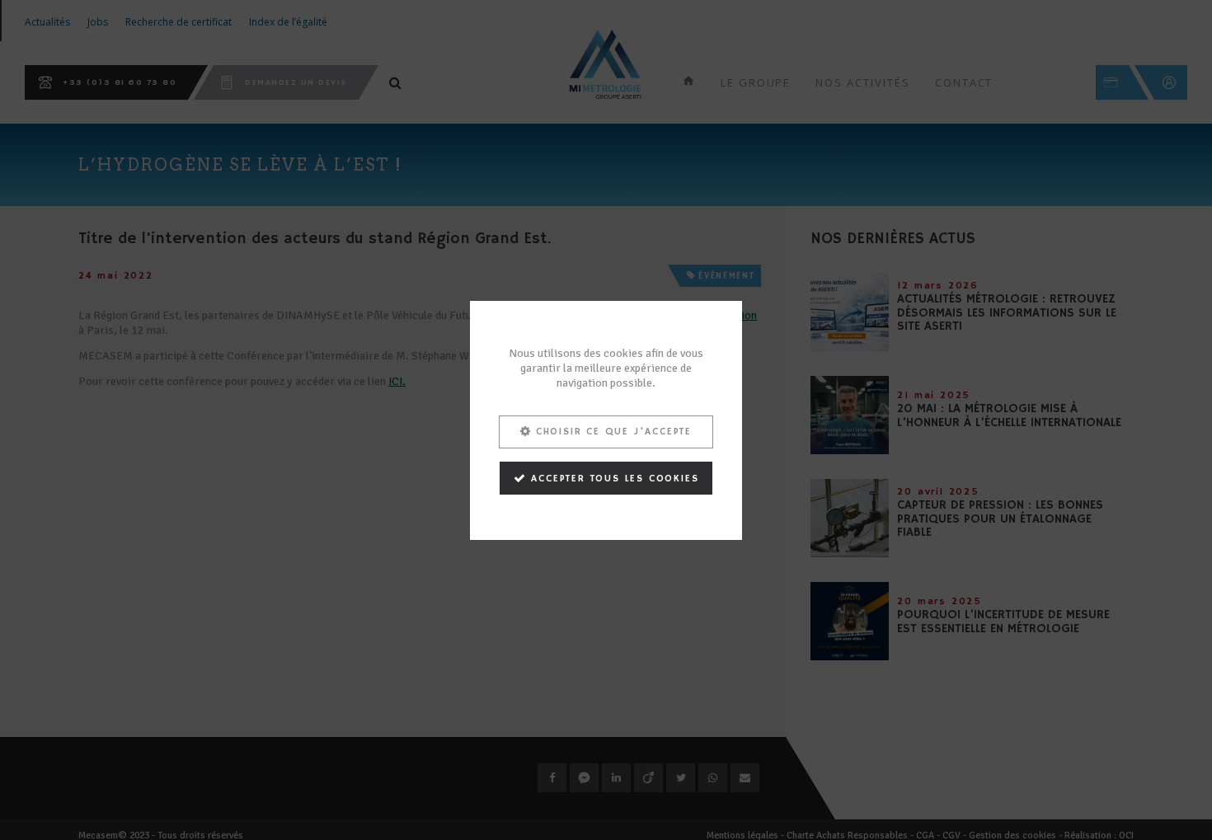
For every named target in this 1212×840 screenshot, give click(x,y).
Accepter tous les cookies (614, 478)
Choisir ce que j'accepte (614, 431)
